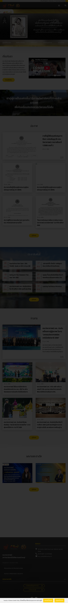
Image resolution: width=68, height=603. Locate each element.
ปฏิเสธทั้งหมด (59, 600)
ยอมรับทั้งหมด (48, 600)
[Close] (64, 2)
